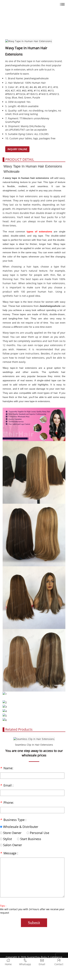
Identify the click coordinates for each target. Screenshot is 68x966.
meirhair (34, 4)
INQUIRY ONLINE (17, 149)
